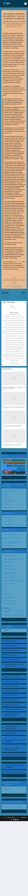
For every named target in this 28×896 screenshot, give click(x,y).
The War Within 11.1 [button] (11, 655)
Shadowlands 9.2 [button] (11, 733)
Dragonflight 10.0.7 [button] (12, 704)
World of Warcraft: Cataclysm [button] (12, 783)
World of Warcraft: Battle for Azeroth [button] (15, 766)
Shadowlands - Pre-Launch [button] (14, 754)
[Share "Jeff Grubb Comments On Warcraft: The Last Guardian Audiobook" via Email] (12, 282)
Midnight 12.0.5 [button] (10, 529)
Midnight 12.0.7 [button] (10, 513)
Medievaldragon (13, 21)
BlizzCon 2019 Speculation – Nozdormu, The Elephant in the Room (14, 387)
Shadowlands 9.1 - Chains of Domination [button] (15, 740)
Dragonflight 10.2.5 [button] (12, 681)
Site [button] (6, 456)
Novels (10, 25)
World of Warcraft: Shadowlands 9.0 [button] (12, 749)
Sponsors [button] (8, 626)
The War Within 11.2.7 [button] (12, 641)
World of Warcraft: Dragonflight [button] (12, 715)
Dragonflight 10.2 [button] (11, 686)
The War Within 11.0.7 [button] (12, 659)
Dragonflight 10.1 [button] (11, 700)
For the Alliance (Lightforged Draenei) (12, 425)
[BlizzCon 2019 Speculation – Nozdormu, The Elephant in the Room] (14, 378)
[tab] (14, 456)
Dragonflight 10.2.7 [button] (12, 677)
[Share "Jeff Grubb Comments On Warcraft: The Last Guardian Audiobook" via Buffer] (20, 280)
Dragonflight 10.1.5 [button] (12, 695)
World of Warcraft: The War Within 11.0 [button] (13, 665)
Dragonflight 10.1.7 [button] (12, 690)
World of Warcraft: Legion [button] (15, 772)
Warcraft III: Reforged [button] (13, 802)
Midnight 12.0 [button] (9, 551)
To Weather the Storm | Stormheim (12, 444)
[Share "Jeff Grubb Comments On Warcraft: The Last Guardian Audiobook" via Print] (15, 282)
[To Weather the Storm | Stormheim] (14, 436)
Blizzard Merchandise (9, 23)
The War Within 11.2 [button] (11, 645)
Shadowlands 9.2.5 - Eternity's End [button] (12, 727)
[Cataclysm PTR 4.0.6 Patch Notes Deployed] (14, 398)
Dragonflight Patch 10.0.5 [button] (14, 709)
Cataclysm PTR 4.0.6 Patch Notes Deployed (14, 407)
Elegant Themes (11, 817)
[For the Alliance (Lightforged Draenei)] (14, 417)
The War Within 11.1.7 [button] (12, 650)
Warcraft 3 (15, 25)
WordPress (23, 817)
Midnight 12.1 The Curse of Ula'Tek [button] (14, 485)
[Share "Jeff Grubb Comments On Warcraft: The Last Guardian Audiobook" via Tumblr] (12, 280)
